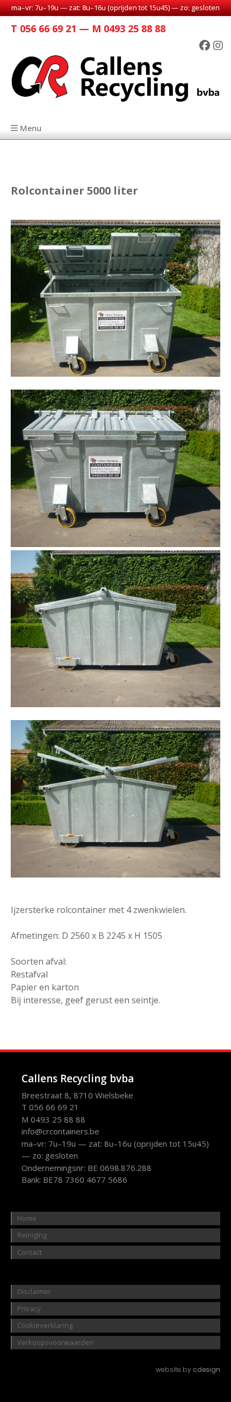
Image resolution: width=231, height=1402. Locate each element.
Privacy (29, 1308)
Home (27, 1218)
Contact (29, 1252)
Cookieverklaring (45, 1325)
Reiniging (32, 1235)
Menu (30, 128)
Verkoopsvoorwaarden (55, 1342)
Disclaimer (34, 1291)
